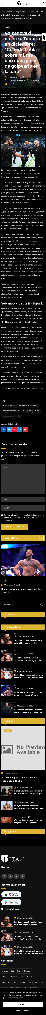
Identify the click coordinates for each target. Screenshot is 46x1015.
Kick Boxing (6, 982)
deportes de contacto (11, 411)
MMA (37, 411)
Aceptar (23, 1005)
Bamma (5, 971)
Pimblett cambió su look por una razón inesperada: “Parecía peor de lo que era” (28, 678)
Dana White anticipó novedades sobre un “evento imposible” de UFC (28, 712)
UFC (18, 416)
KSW (15, 982)
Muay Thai (39, 982)
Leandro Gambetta (17, 81)
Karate (29, 977)
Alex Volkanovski (9, 406)
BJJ (12, 971)
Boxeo (19, 971)
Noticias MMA (8, 416)
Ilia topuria (27, 411)
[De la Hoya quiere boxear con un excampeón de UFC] (23, 748)
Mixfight (23, 982)
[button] (37, 538)
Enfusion (27, 971)
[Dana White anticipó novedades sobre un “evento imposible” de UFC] (7, 707)
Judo (22, 977)
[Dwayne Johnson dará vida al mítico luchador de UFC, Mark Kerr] (7, 805)
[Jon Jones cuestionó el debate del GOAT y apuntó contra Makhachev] (7, 638)
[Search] (44, 3)
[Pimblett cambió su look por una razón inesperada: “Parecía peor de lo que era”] (7, 673)
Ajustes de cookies (23, 1011)
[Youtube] (14, 429)
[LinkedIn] (19, 429)
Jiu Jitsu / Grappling (10, 977)
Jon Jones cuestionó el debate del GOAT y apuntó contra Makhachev (28, 643)
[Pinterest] (25, 429)
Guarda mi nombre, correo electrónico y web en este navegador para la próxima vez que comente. (24, 518)
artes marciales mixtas (27, 406)
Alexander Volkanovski (11, 94)
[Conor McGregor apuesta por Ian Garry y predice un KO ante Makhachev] (7, 690)
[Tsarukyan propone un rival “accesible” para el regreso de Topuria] (7, 655)
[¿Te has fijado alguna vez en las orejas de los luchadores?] (7, 820)
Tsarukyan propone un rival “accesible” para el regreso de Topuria (27, 660)
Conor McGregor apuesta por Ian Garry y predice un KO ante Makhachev (28, 695)
